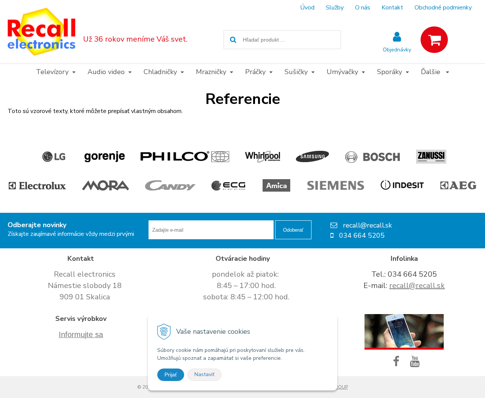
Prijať (170, 375)
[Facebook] (397, 362)
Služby (335, 7)
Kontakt (392, 7)
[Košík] (434, 39)
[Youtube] (416, 362)
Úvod (307, 7)
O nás (362, 7)
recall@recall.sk (417, 285)
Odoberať (293, 230)
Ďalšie (431, 71)
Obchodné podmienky (443, 7)
